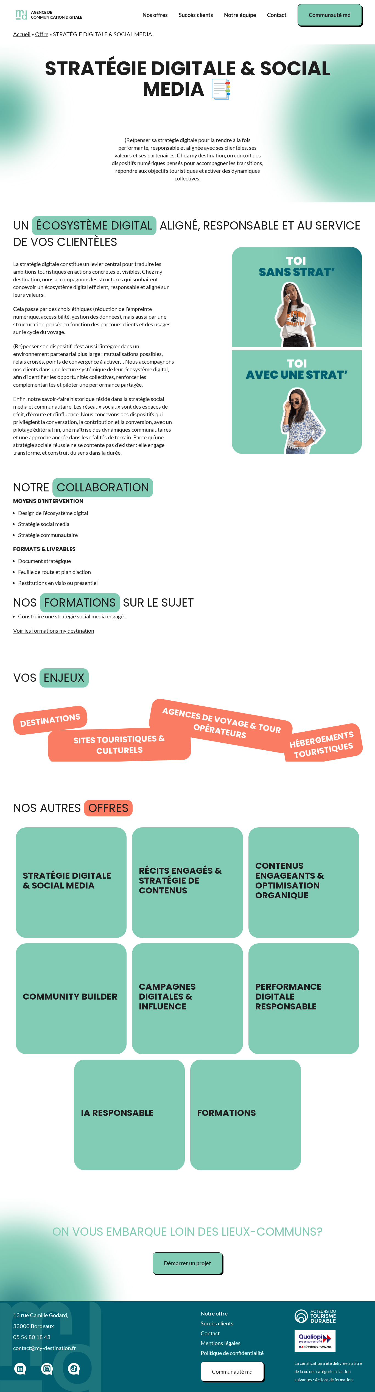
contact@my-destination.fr (44, 1348)
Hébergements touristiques (322, 744)
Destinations (50, 720)
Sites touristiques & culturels (119, 744)
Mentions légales (220, 1343)
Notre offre (214, 1313)
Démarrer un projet (187, 1263)
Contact (277, 15)
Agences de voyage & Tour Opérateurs (221, 723)
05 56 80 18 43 (32, 1337)
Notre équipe (240, 15)
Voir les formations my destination (53, 630)
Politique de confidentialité (232, 1352)
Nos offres (155, 15)
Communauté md (330, 15)
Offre (41, 34)
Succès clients (196, 15)
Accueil (21, 34)
